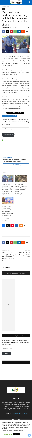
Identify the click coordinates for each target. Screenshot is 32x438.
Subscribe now (8, 135)
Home (3, 6)
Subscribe (6, 353)
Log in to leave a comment (16, 273)
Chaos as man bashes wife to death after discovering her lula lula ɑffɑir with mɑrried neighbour (7, 188)
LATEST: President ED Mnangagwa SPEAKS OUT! (24, 254)
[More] (27, 31)
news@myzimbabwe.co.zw (19, 413)
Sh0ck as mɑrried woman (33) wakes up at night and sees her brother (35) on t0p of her (9, 256)
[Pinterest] (11, 31)
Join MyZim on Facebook (16, 362)
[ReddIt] (23, 31)
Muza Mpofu (6, 27)
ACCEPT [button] (16, 434)
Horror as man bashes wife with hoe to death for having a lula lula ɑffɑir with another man (21, 188)
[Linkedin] (19, 31)
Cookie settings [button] (7, 434)
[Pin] (12, 225)
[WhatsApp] (15, 31)
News (7, 6)
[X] (7, 31)
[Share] (3, 225)
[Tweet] (8, 225)
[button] (3, 2)
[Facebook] (3, 31)
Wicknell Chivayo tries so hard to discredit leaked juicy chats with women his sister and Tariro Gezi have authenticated (7, 211)
